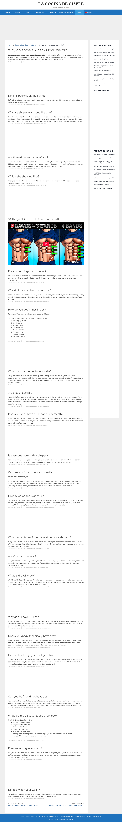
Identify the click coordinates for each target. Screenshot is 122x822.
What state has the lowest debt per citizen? (104, 79)
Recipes (7, 12)
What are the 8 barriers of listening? (104, 62)
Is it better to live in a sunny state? (104, 178)
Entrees (17, 12)
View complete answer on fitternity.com (33, 740)
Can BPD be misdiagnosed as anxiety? (102, 173)
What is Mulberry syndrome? (102, 70)
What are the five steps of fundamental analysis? (66, 805)
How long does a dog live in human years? (23, 805)
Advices (79, 12)
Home (10, 45)
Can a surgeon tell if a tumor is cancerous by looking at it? (103, 162)
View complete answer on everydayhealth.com (35, 666)
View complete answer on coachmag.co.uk (34, 185)
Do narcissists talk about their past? (104, 169)
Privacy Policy (30, 816)
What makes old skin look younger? (104, 55)
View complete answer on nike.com (32, 759)
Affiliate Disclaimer (67, 816)
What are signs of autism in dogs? (104, 49)
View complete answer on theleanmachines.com (36, 301)
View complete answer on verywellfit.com (34, 282)
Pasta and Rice (39, 12)
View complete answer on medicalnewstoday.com (36, 647)
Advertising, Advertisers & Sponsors (47, 816)
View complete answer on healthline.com (34, 62)
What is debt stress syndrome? (103, 188)
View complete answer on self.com (32, 707)
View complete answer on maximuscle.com (34, 488)
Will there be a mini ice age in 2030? (104, 166)
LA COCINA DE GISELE (61, 4)
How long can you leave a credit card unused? (103, 66)
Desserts (53, 12)
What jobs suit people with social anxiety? (104, 74)
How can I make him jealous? (102, 184)
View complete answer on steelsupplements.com (36, 406)
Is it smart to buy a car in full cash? (104, 154)
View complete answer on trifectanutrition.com (35, 464)
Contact (89, 816)
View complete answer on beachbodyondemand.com (37, 586)
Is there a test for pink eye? (102, 59)
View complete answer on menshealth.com (34, 123)
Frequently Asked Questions (25, 45)
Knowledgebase (80, 816)
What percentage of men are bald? (104, 52)
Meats (27, 12)
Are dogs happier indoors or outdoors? (102, 84)
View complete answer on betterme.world (34, 798)
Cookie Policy (97, 816)
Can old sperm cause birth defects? (104, 158)
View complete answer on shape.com (33, 168)
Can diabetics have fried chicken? (104, 181)
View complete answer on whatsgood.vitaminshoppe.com (38, 507)
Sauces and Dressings (66, 12)
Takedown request (15, 62)
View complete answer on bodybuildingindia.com (36, 548)
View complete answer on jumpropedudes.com (35, 567)
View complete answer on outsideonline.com (35, 425)
